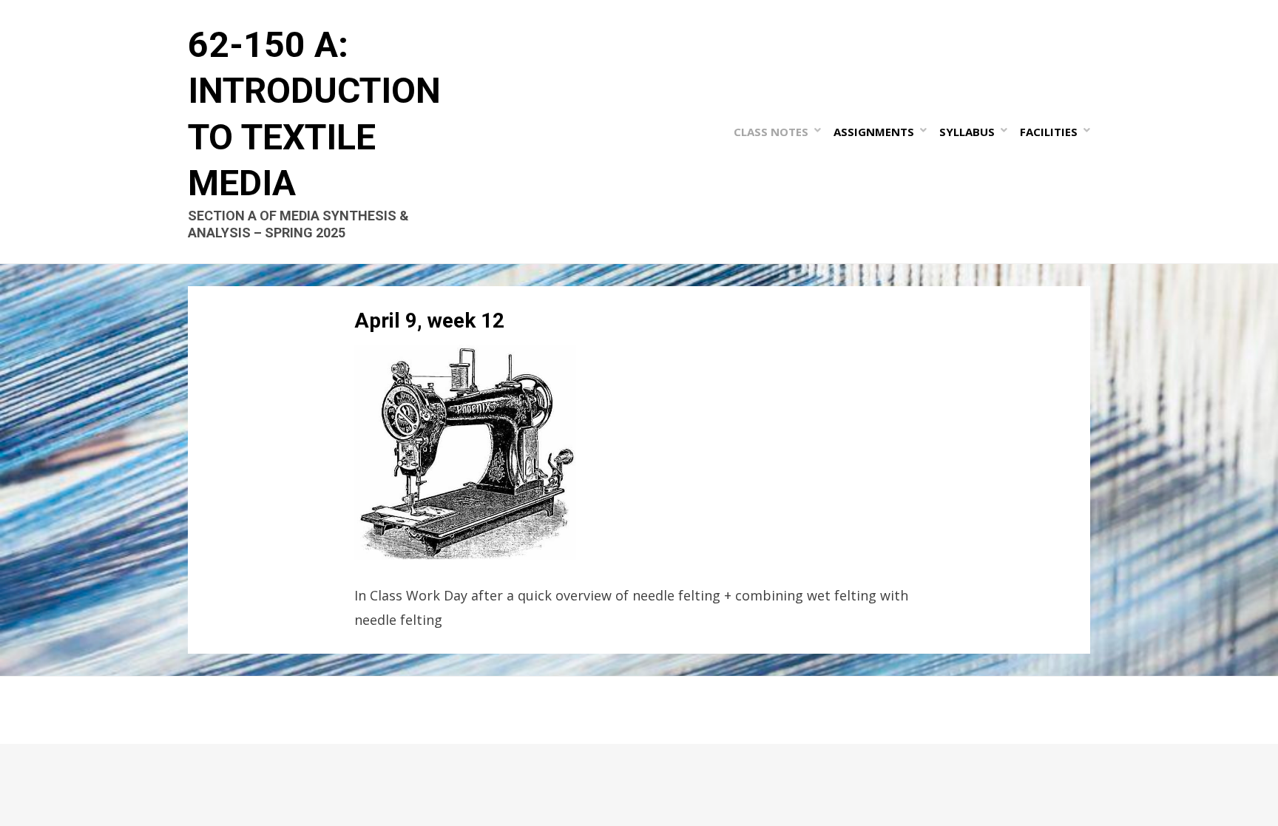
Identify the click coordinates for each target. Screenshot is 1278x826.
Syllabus (967, 131)
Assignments (874, 131)
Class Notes (771, 131)
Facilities (1049, 131)
